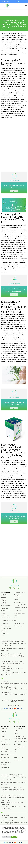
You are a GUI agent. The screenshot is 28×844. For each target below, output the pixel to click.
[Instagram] (10, 588)
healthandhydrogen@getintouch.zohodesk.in (14, 684)
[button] (26, 5)
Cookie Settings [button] (6, 836)
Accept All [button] (14, 836)
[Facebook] (14, 588)
